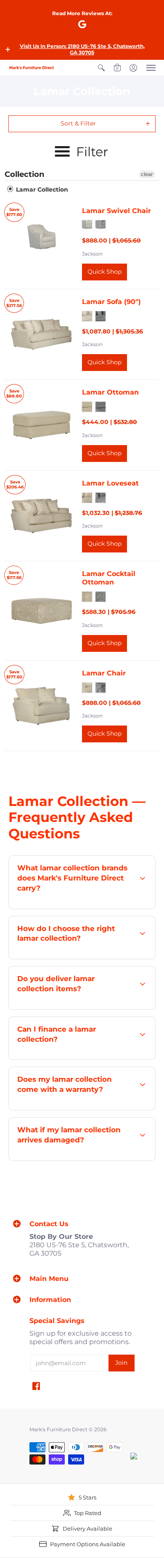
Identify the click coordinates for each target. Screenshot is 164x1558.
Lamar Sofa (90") (111, 302)
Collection (24, 174)
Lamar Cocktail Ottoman (108, 578)
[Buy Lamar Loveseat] (41, 515)
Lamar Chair (104, 673)
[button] (8, 49)
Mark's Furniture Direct (58, 1429)
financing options (91, 1059)
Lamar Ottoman (110, 392)
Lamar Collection (41, 189)
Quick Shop (104, 271)
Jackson (92, 254)
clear (147, 174)
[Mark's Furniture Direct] (31, 68)
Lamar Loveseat (110, 483)
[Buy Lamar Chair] (41, 705)
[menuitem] (101, 68)
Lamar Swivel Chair (116, 211)
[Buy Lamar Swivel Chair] (41, 243)
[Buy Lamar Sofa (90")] (41, 334)
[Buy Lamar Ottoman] (41, 425)
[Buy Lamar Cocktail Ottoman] (41, 610)
